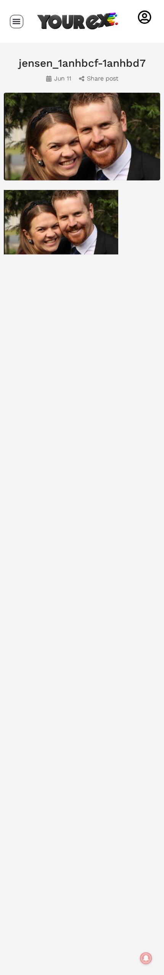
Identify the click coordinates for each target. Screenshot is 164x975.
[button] (16, 21)
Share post (102, 78)
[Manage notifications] (146, 958)
